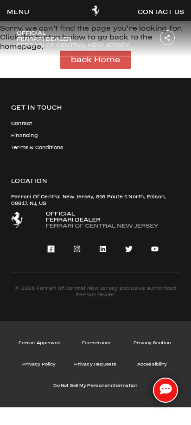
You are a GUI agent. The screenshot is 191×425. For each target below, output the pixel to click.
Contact (21, 123)
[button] (18, 11)
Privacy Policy (39, 364)
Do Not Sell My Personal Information (95, 385)
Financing (24, 135)
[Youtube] (155, 249)
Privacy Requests (95, 364)
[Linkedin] (103, 249)
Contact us (161, 11)
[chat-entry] (165, 390)
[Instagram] (77, 249)
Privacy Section (152, 342)
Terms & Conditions (37, 147)
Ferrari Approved (40, 342)
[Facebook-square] (51, 249)
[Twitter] (129, 249)
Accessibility (152, 364)
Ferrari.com (96, 342)
